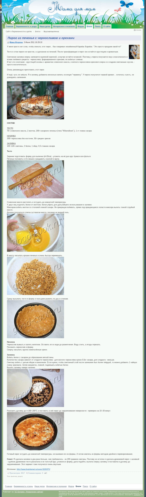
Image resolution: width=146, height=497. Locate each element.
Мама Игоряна (16, 42)
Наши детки (40, 486)
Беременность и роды (23, 486)
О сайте (93, 486)
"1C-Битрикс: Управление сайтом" (28, 492)
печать (138, 30)
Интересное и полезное (56, 486)
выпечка (14, 476)
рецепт (20, 476)
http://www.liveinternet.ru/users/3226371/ (33, 469)
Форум (71, 486)
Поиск (85, 486)
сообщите (137, 494)
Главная (8, 486)
